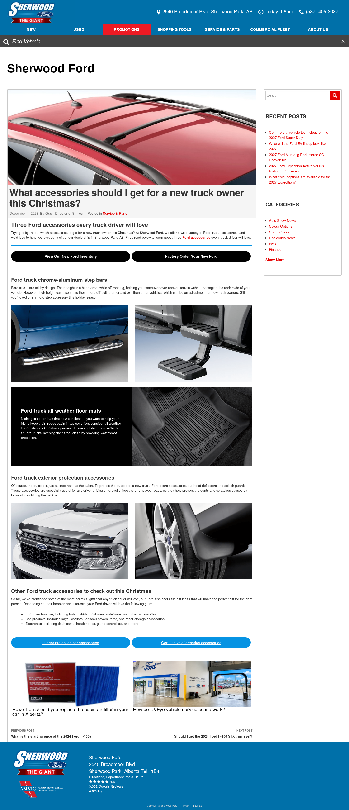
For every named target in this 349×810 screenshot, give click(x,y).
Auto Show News (282, 220)
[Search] (335, 95)
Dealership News (282, 237)
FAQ (272, 243)
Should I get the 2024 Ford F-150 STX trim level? (213, 733)
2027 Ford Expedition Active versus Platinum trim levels (296, 168)
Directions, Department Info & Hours (116, 776)
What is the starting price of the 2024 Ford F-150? (51, 733)
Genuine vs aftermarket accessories (191, 642)
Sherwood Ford (51, 68)
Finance (275, 249)
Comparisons (279, 231)
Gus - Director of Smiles (64, 213)
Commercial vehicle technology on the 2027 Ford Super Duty (298, 135)
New (31, 29)
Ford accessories (196, 237)
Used (78, 29)
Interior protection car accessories (70, 642)
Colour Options (280, 226)
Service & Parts (115, 213)
